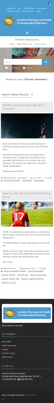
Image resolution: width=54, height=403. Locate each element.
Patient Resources (24, 44)
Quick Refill (41, 8)
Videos (29, 68)
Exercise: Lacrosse (9, 282)
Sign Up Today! (28, 11)
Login (38, 11)
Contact (5, 349)
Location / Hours (13, 11)
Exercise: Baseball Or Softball (15, 271)
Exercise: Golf (22, 275)
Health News (14, 68)
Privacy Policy (7, 357)
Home (12, 44)
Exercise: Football (8, 275)
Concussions (27, 180)
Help (19, 8)
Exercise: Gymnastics (12, 180)
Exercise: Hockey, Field (10, 279)
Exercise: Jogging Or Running (32, 279)
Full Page (48, 178)
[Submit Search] (46, 62)
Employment (6, 342)
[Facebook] (50, 3)
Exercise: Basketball (35, 271)
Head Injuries (39, 180)
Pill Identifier (29, 8)
